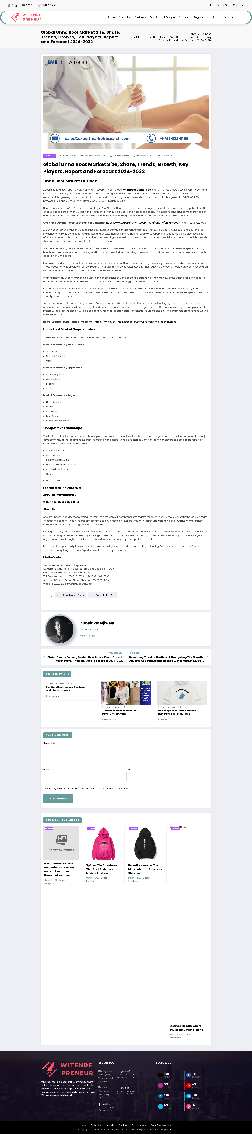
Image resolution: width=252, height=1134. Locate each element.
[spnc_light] (233, 17)
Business (140, 17)
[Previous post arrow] (44, 657)
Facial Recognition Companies (62, 487)
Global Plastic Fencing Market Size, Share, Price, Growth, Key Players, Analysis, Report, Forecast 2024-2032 (85, 659)
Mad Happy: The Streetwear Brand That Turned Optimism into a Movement (177, 712)
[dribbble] (226, 5)
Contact (184, 17)
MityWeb (147, 1129)
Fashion (155, 17)
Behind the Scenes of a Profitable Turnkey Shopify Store (120, 712)
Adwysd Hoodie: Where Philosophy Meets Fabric (186, 1028)
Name (46, 769)
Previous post (116, 653)
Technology (96, 1125)
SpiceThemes (169, 1129)
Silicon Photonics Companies (61, 502)
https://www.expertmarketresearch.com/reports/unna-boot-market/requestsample (156, 222)
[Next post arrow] (208, 657)
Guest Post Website (160, 1125)
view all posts (87, 636)
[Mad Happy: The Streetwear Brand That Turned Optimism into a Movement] (182, 692)
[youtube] (241, 5)
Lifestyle (169, 17)
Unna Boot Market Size (95, 155)
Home (111, 17)
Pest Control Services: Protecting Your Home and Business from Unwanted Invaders (59, 869)
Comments (49, 742)
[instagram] (234, 5)
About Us (124, 17)
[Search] (225, 17)
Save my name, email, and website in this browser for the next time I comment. (88, 788)
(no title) (125, 1071)
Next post (134, 653)
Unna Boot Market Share (73, 155)
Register (199, 17)
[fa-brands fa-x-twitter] (218, 5)
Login (212, 17)
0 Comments (167, 155)
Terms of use (139, 1125)
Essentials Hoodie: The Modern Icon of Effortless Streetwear (145, 869)
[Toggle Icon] (239, 17)
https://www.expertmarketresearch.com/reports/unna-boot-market (135, 321)
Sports (110, 1125)
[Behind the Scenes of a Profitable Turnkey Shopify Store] (126, 692)
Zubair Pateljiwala (121, 155)
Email (129, 769)
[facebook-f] (210, 5)
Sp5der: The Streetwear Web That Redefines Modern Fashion (102, 869)
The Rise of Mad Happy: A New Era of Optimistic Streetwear (66, 689)
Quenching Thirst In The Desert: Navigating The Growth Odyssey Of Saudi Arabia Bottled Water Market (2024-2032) (166, 659)
